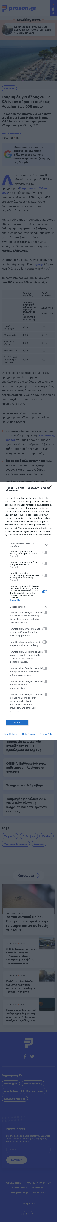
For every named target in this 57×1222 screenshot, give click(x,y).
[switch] (44, 552)
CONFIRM (17, 723)
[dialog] (28, 611)
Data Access (28, 734)
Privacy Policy (46, 734)
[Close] (51, 488)
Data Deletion (10, 734)
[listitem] (28, 545)
